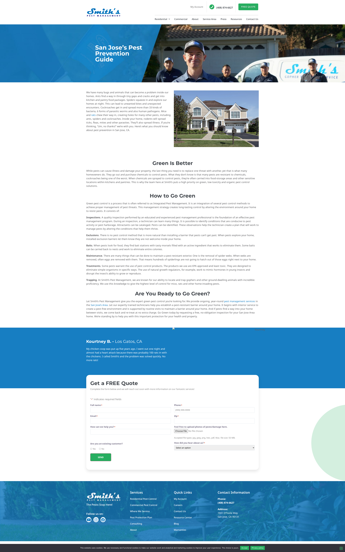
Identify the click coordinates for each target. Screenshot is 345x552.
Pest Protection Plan (141, 517)
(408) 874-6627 (224, 7)
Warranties (180, 529)
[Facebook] (103, 519)
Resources (236, 19)
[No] (341, 548)
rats (93, 115)
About (195, 19)
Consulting (136, 523)
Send (101, 457)
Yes (93, 449)
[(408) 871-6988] (211, 6)
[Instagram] (96, 519)
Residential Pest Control (143, 498)
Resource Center (183, 517)
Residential (161, 19)
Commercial (180, 19)
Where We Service (140, 511)
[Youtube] (88, 519)
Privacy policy (258, 548)
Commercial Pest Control (143, 505)
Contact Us (252, 19)
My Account (196, 6)
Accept (245, 548)
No (101, 449)
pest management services (239, 301)
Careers (178, 505)
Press (223, 19)
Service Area (209, 19)
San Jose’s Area (99, 305)
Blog (176, 523)
